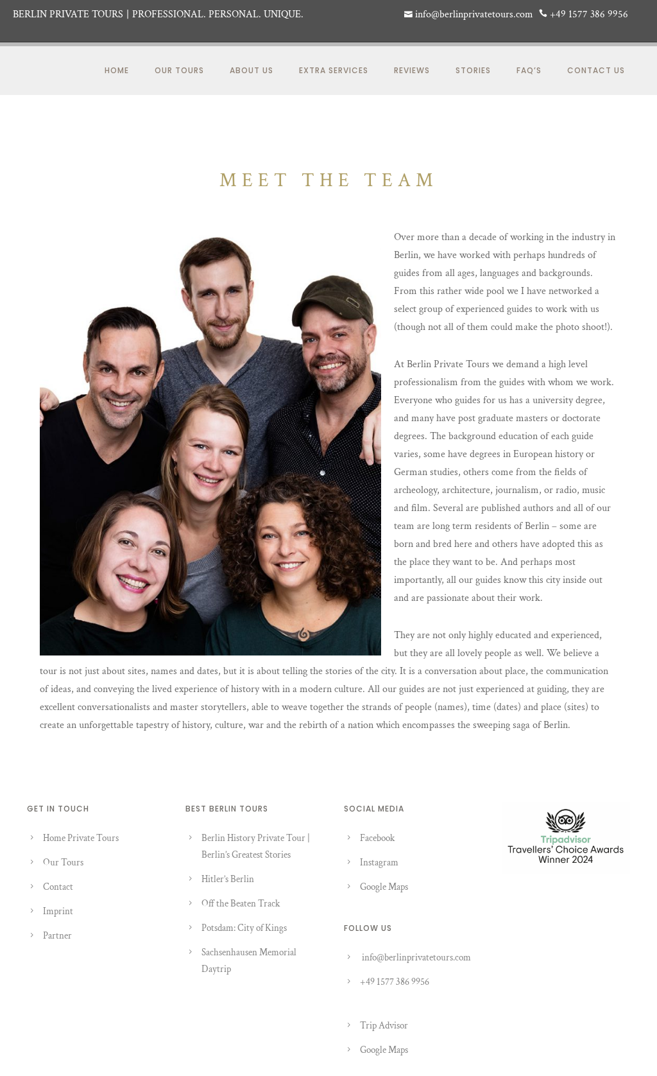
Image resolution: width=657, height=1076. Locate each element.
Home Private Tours (81, 838)
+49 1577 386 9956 (394, 982)
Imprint (58, 911)
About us (251, 70)
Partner (57, 936)
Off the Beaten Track (240, 904)
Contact (58, 887)
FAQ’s (529, 70)
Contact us (596, 70)
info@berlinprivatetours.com (416, 957)
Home (117, 70)
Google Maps (384, 887)
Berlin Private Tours (68, 14)
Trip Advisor (384, 1026)
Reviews (412, 70)
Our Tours (179, 70)
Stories (473, 70)
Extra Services (333, 70)
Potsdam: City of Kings (244, 928)
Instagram (379, 862)
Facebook (377, 838)
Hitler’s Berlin (227, 879)
